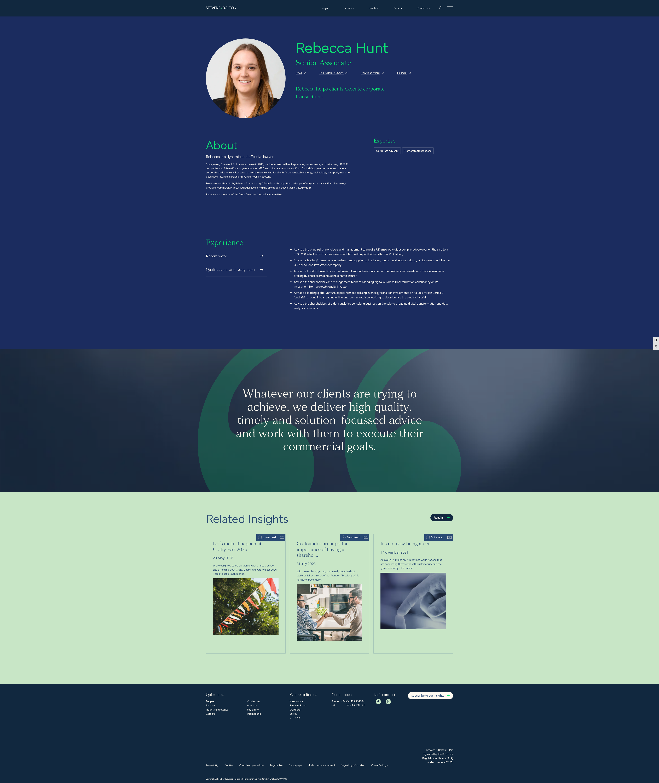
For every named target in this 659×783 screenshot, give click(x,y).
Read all (439, 517)
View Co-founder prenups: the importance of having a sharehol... (326, 536)
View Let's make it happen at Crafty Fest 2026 (232, 536)
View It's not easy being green (391, 536)
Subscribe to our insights (427, 695)
